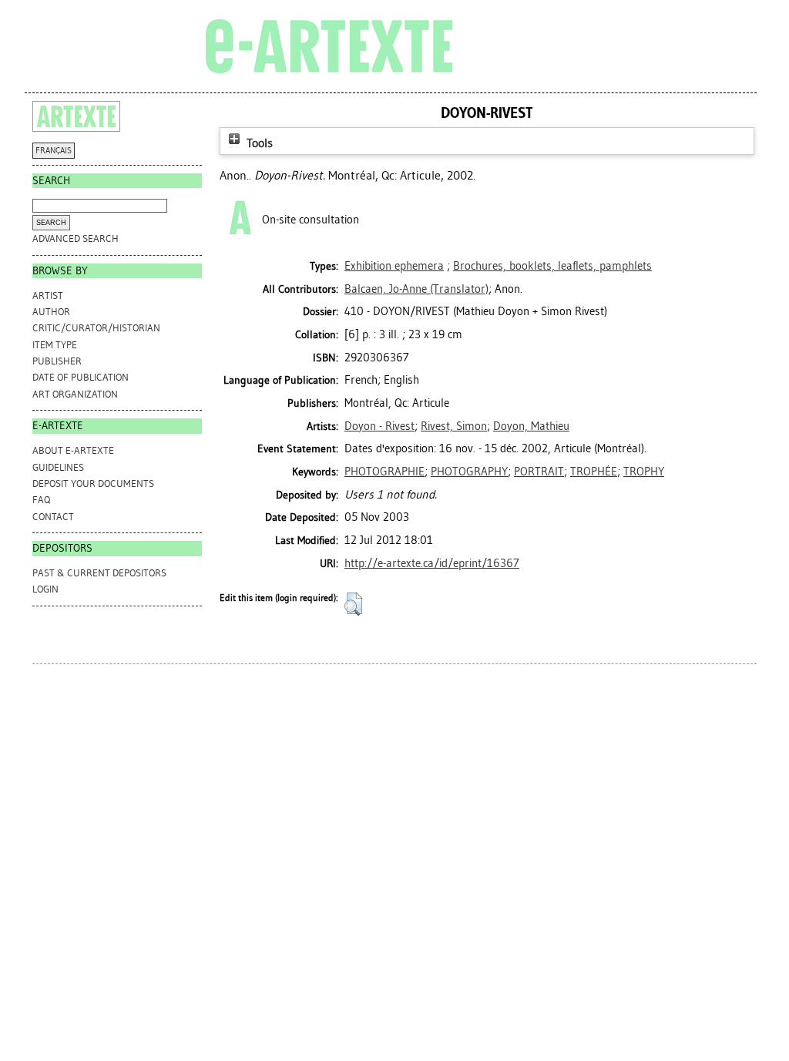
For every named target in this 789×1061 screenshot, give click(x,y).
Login (45, 589)
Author (51, 311)
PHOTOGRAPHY (469, 471)
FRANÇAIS (53, 151)
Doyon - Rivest (379, 426)
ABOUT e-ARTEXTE (73, 450)
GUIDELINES (58, 467)
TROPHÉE (593, 471)
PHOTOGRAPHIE (384, 471)
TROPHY (643, 471)
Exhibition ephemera (394, 266)
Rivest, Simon (454, 426)
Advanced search (75, 238)
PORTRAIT (539, 471)
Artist (47, 295)
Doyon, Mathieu (531, 426)
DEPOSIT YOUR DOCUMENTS (93, 483)
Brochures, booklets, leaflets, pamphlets (552, 266)
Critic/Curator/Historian (96, 328)
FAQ (41, 499)
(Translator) (416, 289)
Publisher (57, 361)
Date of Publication (80, 377)
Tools (258, 143)
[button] (353, 604)
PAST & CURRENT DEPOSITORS (99, 573)
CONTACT (53, 516)
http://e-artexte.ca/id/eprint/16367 (431, 563)
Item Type (54, 345)
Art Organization (75, 394)
